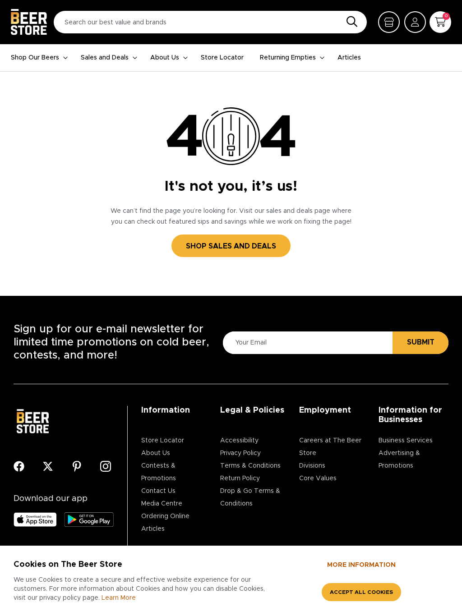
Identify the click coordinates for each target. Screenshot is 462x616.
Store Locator (222, 58)
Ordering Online (165, 516)
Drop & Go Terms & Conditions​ (250, 497)
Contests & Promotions (158, 472)
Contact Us (158, 491)
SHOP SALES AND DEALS (231, 246)
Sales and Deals (105, 58)
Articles (349, 58)
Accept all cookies (361, 592)
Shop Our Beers (35, 58)
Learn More (119, 598)
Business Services (406, 440)
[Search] (350, 22)
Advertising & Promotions (399, 459)
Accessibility (239, 440)
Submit (420, 342)
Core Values (318, 478)
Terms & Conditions (250, 466)
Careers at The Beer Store (330, 446)
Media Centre (161, 504)
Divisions (312, 466)
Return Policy (240, 478)
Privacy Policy (240, 453)
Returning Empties (288, 58)
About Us (164, 58)
